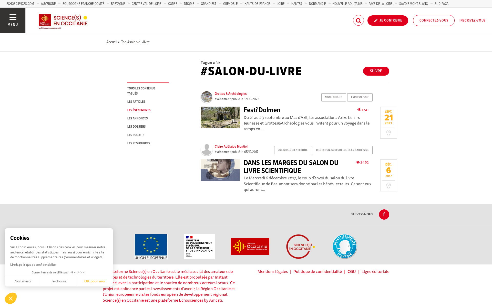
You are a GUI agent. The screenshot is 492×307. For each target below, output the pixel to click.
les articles (136, 102)
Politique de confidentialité (317, 271)
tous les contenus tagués (141, 91)
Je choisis (59, 281)
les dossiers (136, 127)
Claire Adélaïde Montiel (231, 146)
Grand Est (208, 4)
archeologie (360, 97)
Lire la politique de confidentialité (33, 264)
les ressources (138, 143)
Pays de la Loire (380, 4)
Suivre (376, 71)
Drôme (189, 4)
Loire (280, 4)
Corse (172, 4)
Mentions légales (273, 271)
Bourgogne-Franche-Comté (83, 4)
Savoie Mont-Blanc (413, 4)
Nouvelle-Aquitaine (347, 4)
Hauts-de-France (257, 4)
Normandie (317, 4)
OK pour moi (94, 281)
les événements (138, 110)
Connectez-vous (433, 20)
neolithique (333, 97)
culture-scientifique (293, 150)
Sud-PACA (441, 4)
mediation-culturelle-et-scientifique (342, 150)
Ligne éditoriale (375, 271)
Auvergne (48, 4)
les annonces (137, 118)
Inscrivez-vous (472, 20)
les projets (135, 135)
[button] (11, 298)
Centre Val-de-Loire (146, 4)
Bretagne (118, 4)
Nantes (296, 4)
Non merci (23, 281)
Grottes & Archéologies (231, 93)
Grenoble (230, 4)
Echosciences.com (20, 4)
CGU (351, 271)
